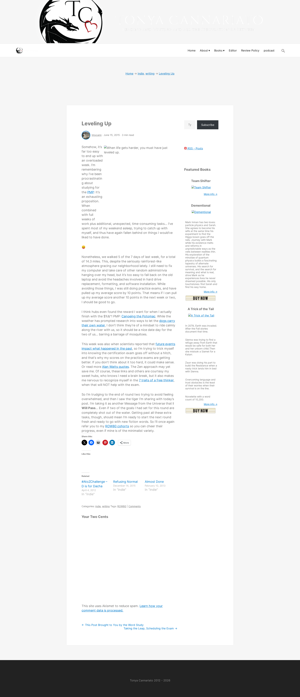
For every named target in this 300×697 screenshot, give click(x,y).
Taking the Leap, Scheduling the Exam (150, 628)
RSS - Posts (195, 148)
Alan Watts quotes (115, 367)
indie (98, 506)
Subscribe (207, 125)
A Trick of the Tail (201, 309)
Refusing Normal (125, 481)
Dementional (200, 205)
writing (106, 506)
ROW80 (121, 506)
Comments (134, 506)
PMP (90, 192)
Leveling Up (96, 123)
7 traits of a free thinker (156, 380)
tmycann (97, 134)
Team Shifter (201, 181)
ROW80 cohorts (117, 426)
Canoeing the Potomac (138, 316)
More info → (210, 194)
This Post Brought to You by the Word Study (113, 625)
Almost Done (154, 481)
